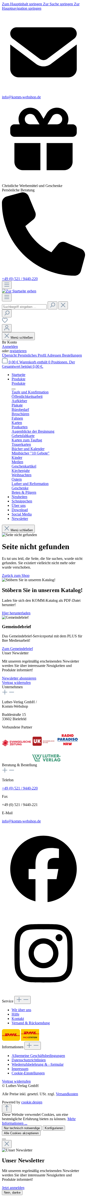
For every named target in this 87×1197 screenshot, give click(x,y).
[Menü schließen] (13, 389)
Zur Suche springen (58, 4)
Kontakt (18, 1019)
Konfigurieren (54, 1128)
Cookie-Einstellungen (28, 1073)
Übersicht (10, 355)
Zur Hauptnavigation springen (41, 6)
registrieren (18, 351)
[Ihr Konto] (7, 328)
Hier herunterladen (16, 613)
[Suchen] (52, 305)
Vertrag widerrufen (16, 683)
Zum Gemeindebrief (17, 649)
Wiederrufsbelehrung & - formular (38, 1064)
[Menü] (7, 285)
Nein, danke (12, 1192)
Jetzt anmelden (13, 1188)
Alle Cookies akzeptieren (21, 1133)
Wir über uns (21, 1010)
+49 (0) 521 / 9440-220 (20, 279)
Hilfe (15, 1014)
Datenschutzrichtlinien (29, 1060)
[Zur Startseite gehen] (19, 291)
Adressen (54, 355)
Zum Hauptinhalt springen (22, 4)
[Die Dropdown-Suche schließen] (63, 305)
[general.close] (7, 1144)
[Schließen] (4, 1139)
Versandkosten (67, 1094)
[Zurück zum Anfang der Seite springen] (7, 1108)
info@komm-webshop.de (21, 821)
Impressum (20, 1069)
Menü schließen (22, 337)
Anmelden (10, 346)
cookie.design (31, 1102)
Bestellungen (72, 355)
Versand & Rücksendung (31, 1023)
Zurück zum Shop (15, 575)
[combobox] (24, 306)
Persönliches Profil (32, 355)
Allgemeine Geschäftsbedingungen (38, 1056)
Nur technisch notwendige (22, 1128)
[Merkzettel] (5, 322)
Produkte (18, 383)
